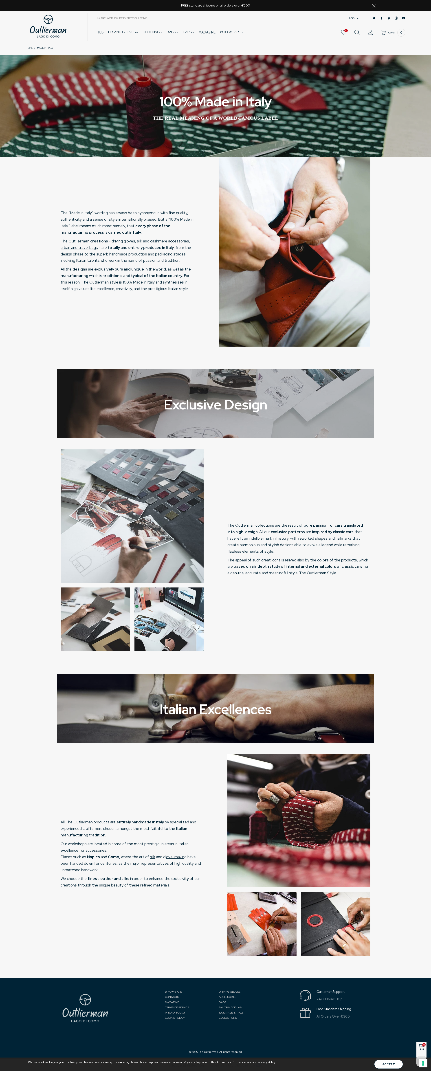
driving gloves (123, 241)
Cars (187, 32)
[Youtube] (403, 18)
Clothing (152, 32)
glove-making (175, 856)
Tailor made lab (230, 1007)
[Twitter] (374, 18)
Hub (100, 32)
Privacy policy (175, 1012)
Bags (171, 32)
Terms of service (177, 1007)
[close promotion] (373, 5)
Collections (228, 1018)
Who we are (231, 32)
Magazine (172, 1002)
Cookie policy (175, 1018)
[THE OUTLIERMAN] (48, 26)
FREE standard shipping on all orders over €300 (215, 5)
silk (152, 856)
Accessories (227, 997)
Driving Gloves (122, 32)
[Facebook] (381, 18)
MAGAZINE (207, 32)
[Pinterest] (389, 18)
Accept (388, 1064)
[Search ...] (357, 32)
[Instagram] (396, 18)
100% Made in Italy (231, 1012)
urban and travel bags (79, 247)
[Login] (370, 32)
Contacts (172, 997)
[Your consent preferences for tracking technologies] (423, 1063)
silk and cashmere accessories (163, 241)
